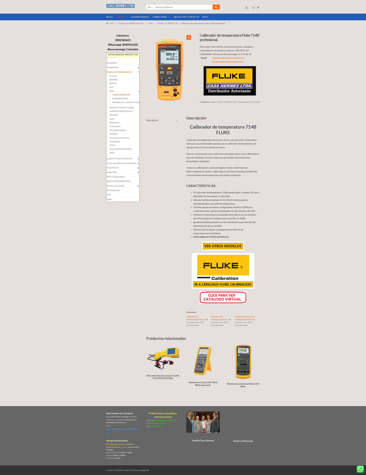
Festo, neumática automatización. (122, 163)
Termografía (115, 141)
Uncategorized (113, 190)
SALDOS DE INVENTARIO (119, 181)
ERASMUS (114, 80)
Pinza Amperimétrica (118, 130)
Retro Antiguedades (116, 176)
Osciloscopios (115, 126)
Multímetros (114, 123)
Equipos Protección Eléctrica (119, 158)
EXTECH (113, 83)
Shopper (126, 470)
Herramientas (113, 167)
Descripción (152, 120)
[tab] (163, 120)
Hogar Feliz (112, 172)
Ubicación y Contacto (186, 17)
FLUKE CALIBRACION (167, 23)
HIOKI (112, 119)
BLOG (205, 17)
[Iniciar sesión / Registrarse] (246, 7)
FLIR (111, 87)
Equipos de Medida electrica (131, 23)
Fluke (150, 23)
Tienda (120, 17)
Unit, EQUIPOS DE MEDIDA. (121, 149)
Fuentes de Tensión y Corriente (122, 108)
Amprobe (113, 76)
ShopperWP (144, 470)
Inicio (111, 23)
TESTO (112, 145)
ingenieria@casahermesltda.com (229, 57)
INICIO (109, 17)
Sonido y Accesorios (116, 185)
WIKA (112, 153)
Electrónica (112, 63)
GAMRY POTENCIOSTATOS (121, 111)
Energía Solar (112, 67)
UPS (109, 195)
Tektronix (113, 134)
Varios (109, 199)
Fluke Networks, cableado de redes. (126, 102)
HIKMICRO (114, 115)
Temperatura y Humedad (248, 102)
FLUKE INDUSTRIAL (120, 99)
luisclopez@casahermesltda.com (227, 61)
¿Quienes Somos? (140, 17)
